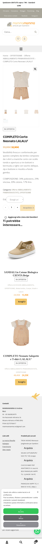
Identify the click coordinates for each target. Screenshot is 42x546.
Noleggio (22, 11)
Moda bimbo (20, 288)
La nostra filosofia (8, 440)
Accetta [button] (21, 512)
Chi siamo (6, 11)
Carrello (32, 540)
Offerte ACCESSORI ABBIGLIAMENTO (21, 285)
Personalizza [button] (20, 525)
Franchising (30, 11)
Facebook (24, 16)
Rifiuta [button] (21, 518)
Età (4, 199)
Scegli (21, 302)
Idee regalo (6, 450)
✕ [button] (38, 492)
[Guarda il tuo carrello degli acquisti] (24, 37)
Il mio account (7, 542)
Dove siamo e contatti (10, 16)
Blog (37, 11)
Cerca (21, 542)
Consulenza (14, 11)
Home (5, 55)
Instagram (35, 16)
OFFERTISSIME (16, 55)
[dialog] (21, 509)
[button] (35, 69)
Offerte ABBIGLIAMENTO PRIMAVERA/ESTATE (21, 369)
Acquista (27, 208)
